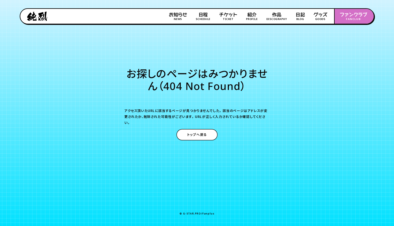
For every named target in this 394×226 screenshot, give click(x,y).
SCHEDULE (203, 16)
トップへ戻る (197, 134)
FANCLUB (353, 16)
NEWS (178, 16)
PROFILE (252, 16)
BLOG (300, 16)
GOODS (320, 16)
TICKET (228, 16)
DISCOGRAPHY (276, 16)
